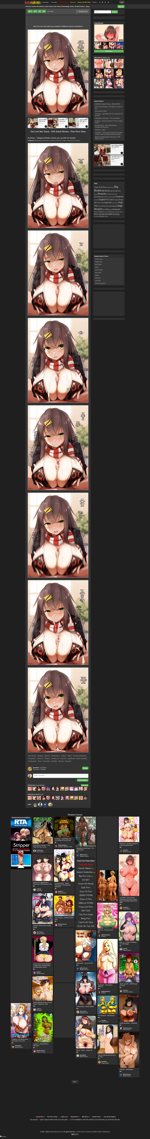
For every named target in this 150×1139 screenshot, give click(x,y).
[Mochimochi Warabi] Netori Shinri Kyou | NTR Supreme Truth (107, 138)
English (70, 756)
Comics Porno (46, 140)
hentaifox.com (83, 11)
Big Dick (112, 191)
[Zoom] (40, 11)
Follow (85, 768)
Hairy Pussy (100, 202)
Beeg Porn (86, 918)
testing (97, 275)
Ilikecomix (97, 278)
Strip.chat (41, 123)
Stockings (116, 214)
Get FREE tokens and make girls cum (62, 120)
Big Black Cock (111, 187)
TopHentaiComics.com (56, 1132)
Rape (113, 212)
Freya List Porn (86, 906)
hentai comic (98, 262)
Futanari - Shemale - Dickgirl (66, 846)
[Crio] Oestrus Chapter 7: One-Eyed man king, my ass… (108, 107)
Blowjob (95, 194)
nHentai (125, 948)
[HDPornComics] (50, 805)
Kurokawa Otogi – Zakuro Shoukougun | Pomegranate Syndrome (106, 126)
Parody (60, 925)
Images (64, 140)
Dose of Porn (86, 898)
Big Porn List (85, 875)
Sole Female (46, 761)
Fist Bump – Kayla (100, 130)
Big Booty (106, 190)
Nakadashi (116, 209)
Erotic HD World (85, 883)
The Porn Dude (86, 914)
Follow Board (84, 785)
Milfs (107, 209)
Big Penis (117, 191)
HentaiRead (83, 1055)
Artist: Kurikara (32, 756)
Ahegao (96, 187)
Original (101, 212)
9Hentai (39, 972)
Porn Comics (40, 852)
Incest (99, 206)
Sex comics (98, 272)
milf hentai (98, 280)
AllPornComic (83, 854)
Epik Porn (85, 887)
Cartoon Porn (105, 1022)
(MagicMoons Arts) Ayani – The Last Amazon (107, 118)
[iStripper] (21, 855)
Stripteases (106, 1132)
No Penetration (32, 761)
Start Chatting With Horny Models (43, 120)
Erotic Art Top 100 (86, 925)
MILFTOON (98, 264)
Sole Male (54, 761)
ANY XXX (85, 910)
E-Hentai (96, 200)
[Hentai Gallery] (107, 885)
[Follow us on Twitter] (102, 2)
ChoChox (125, 990)
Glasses (116, 200)
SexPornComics (127, 1028)
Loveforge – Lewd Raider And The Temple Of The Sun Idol (109, 114)
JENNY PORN (86, 895)
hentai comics (99, 259)
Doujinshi (63, 756)
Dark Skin (104, 197)
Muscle (110, 209)
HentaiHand (18, 1045)
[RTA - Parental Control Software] (21, 823)
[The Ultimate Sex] (21, 835)
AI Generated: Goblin (101, 111)
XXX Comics (40, 932)
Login (121, 2)
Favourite (54, 2)
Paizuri (40, 761)
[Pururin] (35, 805)
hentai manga (99, 270)
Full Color (58, 140)
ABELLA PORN (86, 902)
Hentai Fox (40, 758)
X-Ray (106, 216)
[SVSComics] (40, 805)
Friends (94, 2)
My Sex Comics (62, 924)
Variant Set (68, 761)
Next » (75, 1082)
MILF (104, 209)
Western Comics (84, 856)
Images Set (70, 140)
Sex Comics (77, 140)
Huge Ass (108, 202)
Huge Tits (63, 758)
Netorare (96, 212)
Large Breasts (71, 758)
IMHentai (60, 891)
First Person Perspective (79, 756)
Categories (45, 2)
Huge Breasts (115, 202)
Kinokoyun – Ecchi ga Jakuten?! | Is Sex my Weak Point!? (108, 121)
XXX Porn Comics (128, 992)
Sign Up (121, 6)
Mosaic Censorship (81, 758)
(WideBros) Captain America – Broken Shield (107, 104)
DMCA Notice (97, 1132)
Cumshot (52, 140)
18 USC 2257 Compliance (84, 1132)
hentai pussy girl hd (100, 283)
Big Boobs (40, 756)
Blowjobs (102, 193)
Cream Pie (114, 194)
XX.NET (86, 879)
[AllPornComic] (45, 805)
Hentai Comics (127, 851)
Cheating (109, 194)
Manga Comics (41, 933)
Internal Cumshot (106, 206)
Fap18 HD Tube (86, 922)
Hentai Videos (84, 868)
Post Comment (82, 780)
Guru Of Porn (86, 891)
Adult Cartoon (127, 1029)
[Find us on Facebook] (100, 2)
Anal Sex (102, 187)
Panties (110, 212)
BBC (107, 187)
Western (102, 216)
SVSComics (40, 850)
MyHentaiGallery (62, 845)
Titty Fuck (61, 761)
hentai (96, 267)
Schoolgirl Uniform (119, 212)
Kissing (114, 206)
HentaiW (125, 850)
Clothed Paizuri (55, 756)
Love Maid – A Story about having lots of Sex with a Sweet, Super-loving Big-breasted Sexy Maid (108, 133)
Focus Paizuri (32, 758)
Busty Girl (47, 756)
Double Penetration (111, 197)
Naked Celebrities (85, 871)
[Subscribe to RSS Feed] (105, 2)
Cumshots (97, 197)
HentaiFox (47, 758)
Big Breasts (38, 140)
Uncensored (96, 216)
